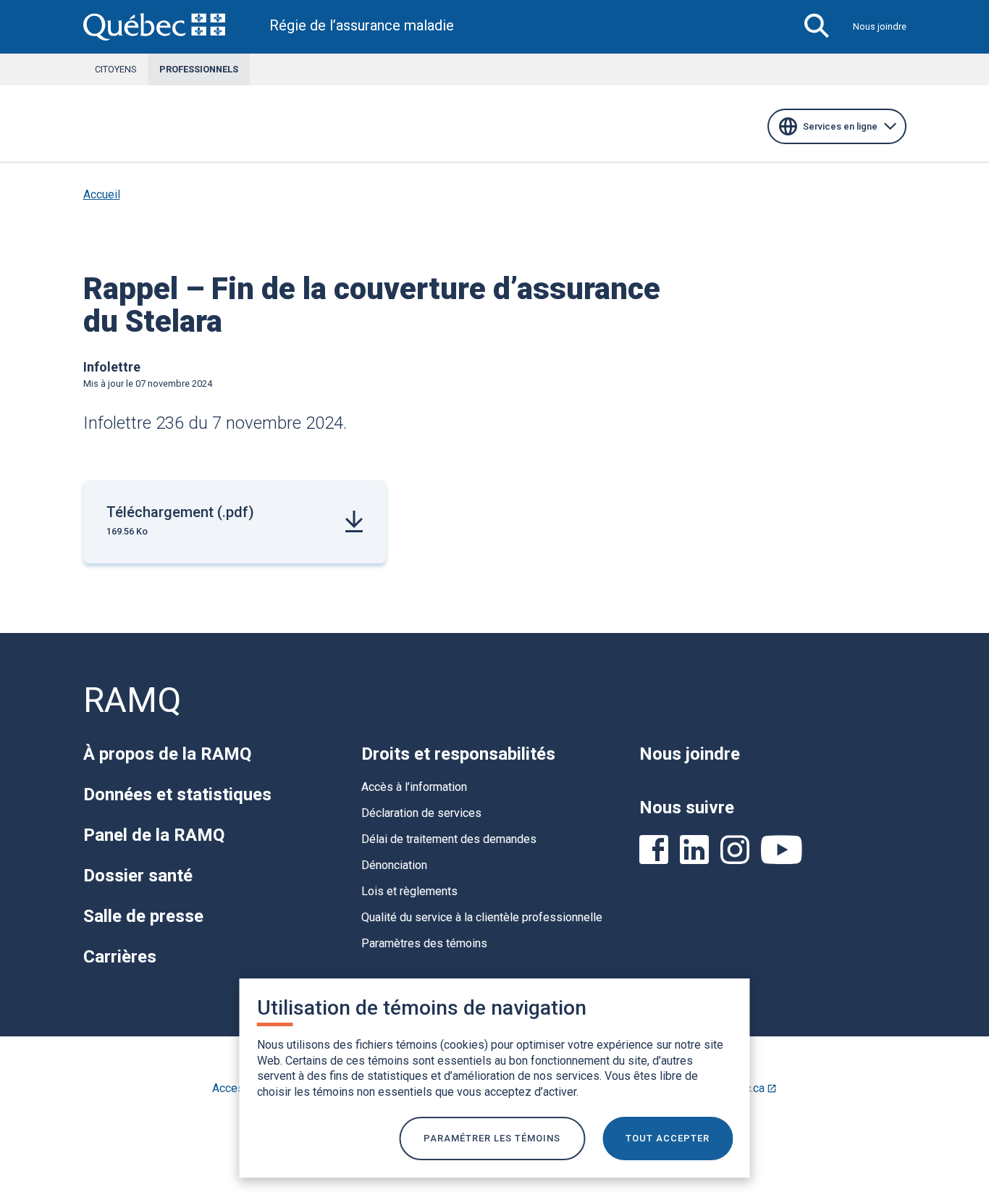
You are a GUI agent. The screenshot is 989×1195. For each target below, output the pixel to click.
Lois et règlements (409, 891)
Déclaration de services (421, 813)
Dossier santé (138, 875)
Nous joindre (879, 26)
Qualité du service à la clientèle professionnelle (481, 917)
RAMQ (132, 700)
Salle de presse (143, 916)
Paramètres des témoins (424, 943)
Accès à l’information (414, 787)
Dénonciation (394, 865)
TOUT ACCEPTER (668, 1138)
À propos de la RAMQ (167, 754)
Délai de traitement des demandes (448, 839)
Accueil (101, 194)
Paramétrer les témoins (492, 1138)
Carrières (119, 957)
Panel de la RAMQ (153, 835)
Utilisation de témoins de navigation (421, 1008)
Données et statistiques (177, 794)
